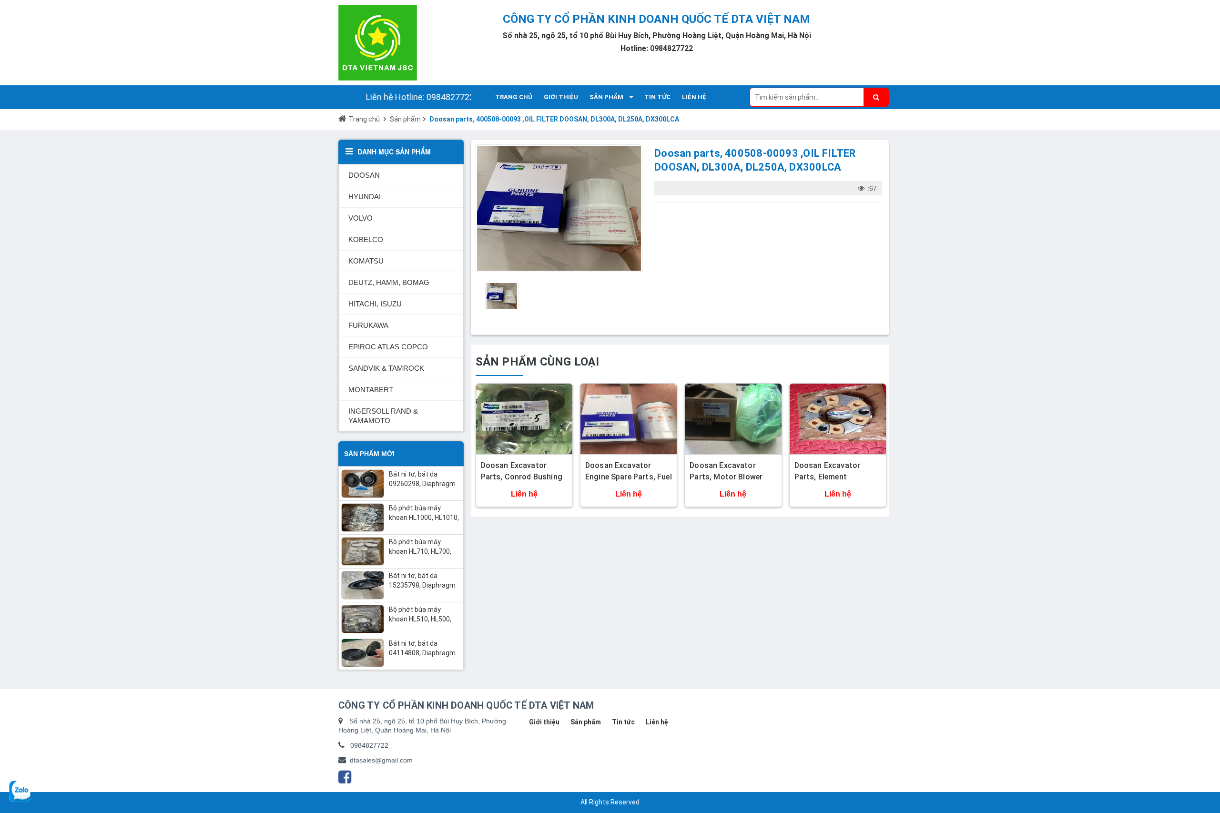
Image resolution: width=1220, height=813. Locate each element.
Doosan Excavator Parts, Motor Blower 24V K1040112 (726, 477)
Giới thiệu (544, 722)
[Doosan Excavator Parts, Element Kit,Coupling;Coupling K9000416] (837, 419)
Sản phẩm (405, 119)
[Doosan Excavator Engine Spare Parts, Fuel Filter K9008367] (628, 419)
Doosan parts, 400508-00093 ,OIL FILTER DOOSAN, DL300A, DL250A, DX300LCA (554, 119)
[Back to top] (1206, 766)
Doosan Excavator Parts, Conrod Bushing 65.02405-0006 (521, 477)
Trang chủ (364, 119)
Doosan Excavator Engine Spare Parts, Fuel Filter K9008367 (628, 477)
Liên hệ (657, 722)
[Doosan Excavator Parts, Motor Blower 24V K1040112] (733, 419)
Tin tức (623, 722)
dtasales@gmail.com (381, 760)
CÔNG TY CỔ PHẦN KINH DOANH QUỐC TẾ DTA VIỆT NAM (656, 19)
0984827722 (369, 745)
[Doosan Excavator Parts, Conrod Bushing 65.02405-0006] (524, 419)
